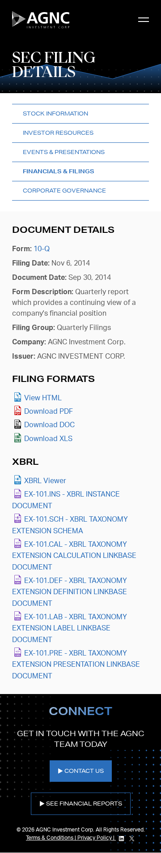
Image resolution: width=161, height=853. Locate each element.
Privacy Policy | (96, 837)
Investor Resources (58, 133)
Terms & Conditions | (51, 837)
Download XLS (48, 438)
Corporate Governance (64, 190)
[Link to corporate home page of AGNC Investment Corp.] (40, 20)
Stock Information (55, 113)
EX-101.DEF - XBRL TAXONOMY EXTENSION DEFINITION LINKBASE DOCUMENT (69, 592)
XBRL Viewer (45, 480)
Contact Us (84, 771)
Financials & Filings (58, 171)
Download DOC (49, 425)
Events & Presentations (64, 152)
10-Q (42, 249)
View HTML (43, 398)
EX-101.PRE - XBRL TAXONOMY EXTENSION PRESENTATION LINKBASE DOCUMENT (76, 665)
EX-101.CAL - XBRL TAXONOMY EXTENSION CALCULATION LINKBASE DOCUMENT (74, 556)
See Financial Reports (84, 803)
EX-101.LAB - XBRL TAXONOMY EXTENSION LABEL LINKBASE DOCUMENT (69, 628)
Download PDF (48, 411)
